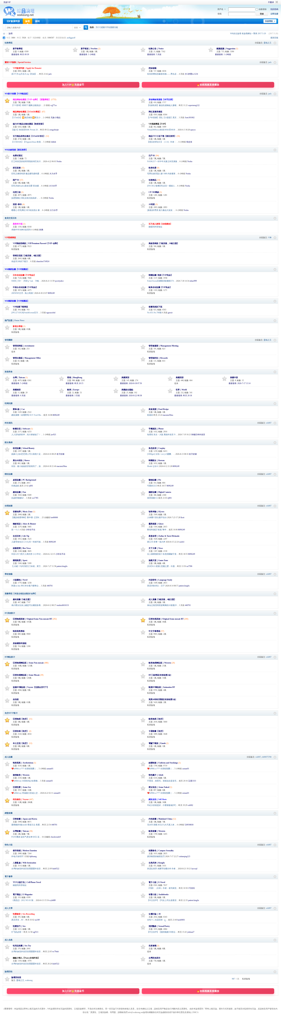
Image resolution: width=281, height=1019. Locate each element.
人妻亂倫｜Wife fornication (24, 863)
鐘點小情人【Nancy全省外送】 (26, 958)
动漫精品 (152, 180)
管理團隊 (9, 340)
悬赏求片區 (18, 224)
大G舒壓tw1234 (191, 74)
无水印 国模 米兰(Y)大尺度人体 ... (161, 825)
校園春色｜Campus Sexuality (161, 850)
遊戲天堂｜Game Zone (158, 560)
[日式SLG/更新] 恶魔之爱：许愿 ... (162, 566)
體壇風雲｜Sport (20, 560)
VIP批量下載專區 (20, 307)
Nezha (59, 161)
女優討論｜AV (155, 914)
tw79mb (55, 951)
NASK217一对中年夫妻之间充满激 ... (163, 161)
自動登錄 (263, 9)
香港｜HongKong (74, 377)
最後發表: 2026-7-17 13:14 (239, 383)
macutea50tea (168, 415)
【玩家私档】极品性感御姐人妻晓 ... (162, 105)
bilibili (53, 142)
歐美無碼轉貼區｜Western (160, 663)
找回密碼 (274, 9)
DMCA (196, 1012)
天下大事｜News (156, 548)
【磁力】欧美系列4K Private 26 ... (25, 130)
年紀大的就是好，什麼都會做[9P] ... (162, 805)
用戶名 (220, 9)
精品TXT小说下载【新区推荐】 (162, 136)
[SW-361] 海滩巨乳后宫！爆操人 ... (162, 186)
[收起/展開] (275, 43)
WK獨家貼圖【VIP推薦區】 (17, 269)
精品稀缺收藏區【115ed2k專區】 (27, 112)
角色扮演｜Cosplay (157, 448)
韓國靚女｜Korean (157, 460)
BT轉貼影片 (10, 657)
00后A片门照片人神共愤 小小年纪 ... (27, 554)
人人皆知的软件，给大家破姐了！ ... (27, 434)
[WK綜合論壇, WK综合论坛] (19, 16)
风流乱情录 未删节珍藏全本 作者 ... (162, 868)
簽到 (37, 21)
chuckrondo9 (56, 837)
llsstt (182, 517)
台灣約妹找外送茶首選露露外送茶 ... (27, 868)
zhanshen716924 (42, 261)
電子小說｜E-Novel (157, 882)
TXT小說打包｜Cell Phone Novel (27, 882)
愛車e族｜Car (19, 409)
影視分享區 (18, 326)
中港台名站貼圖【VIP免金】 (25, 287)
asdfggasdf (71, 38)
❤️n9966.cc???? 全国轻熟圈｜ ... (24, 769)
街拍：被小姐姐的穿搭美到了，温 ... (27, 466)
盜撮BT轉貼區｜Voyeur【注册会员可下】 (31, 687)
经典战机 (15, 486)
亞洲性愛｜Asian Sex (22, 787)
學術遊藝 (9, 574)
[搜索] (85, 27)
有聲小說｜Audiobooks (159, 894)
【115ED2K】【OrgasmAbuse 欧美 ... (27, 142)
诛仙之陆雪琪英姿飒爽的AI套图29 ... (163, 605)
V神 (269, 237)
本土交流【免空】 (20, 743)
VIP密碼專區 (10, 237)
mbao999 (193, 281)
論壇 (27, 21)
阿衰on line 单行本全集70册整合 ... (25, 586)
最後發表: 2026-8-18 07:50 (131, 383)
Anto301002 (189, 117)
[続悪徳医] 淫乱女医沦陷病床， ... (25, 198)
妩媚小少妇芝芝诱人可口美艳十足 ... (27, 454)
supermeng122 (194, 105)
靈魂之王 (267, 43)
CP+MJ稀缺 (154, 192)
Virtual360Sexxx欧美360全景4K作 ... (162, 130)
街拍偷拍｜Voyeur (21, 799)
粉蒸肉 (150, 415)
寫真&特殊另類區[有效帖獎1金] (162, 699)
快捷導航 (269, 21)
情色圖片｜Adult (156, 775)
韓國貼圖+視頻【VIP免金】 (161, 275)
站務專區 (9, 43)
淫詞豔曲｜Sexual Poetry (159, 926)
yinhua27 (190, 932)
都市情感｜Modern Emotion (25, 850)
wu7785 (35, 498)
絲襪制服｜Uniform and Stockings (163, 763)
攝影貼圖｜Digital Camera (160, 492)
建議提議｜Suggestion (225, 48)
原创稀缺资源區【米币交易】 (161, 99)
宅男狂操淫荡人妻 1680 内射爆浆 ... (162, 173)
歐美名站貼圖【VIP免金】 (160, 287)
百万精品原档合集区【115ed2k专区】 (29, 136)
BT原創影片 (10, 613)
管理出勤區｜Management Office (27, 358)
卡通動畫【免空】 (156, 731)
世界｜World (181, 390)
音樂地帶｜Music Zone (22, 511)
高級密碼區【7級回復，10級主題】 (164, 243)
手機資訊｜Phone (156, 429)
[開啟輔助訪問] (263, 2)
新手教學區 (18, 48)
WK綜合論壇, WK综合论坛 (4, 33)
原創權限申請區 (20, 643)
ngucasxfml (50, 312)
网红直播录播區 (155, 112)
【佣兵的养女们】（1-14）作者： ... (162, 142)
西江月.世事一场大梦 (156, 542)
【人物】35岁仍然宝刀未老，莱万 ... (27, 566)
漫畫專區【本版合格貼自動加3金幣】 (21, 593)
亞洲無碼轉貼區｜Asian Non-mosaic (28, 663)
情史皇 (189, 142)
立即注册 (274, 14)
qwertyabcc (59, 281)
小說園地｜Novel (20, 580)
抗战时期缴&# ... (18, 498)
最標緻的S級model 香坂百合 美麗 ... (26, 825)
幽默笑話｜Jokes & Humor (24, 524)
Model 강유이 (153, 466)
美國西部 (180, 377)
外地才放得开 (17, 856)
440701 (50, 586)
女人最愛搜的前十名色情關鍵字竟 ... (162, 554)
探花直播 (17, 168)
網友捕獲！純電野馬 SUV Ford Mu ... (27, 415)
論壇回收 (9, 971)
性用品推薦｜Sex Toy (22, 946)
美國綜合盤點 (127, 390)
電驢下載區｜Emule (157, 743)
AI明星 (152, 204)
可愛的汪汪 (152, 486)
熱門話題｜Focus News (14, 320)
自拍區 (16, 699)
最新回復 (274, 38)
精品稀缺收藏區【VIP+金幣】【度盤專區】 (32, 99)
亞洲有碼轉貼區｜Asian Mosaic (26, 675)
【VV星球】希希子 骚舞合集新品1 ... (27, 105)
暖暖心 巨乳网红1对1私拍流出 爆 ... (26, 210)
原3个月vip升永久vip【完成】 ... (25, 74)
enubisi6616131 (63, 605)
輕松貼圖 (9, 474)
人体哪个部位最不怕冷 (157, 517)
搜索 (76, 27)
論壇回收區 (16, 977)
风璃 (41, 230)
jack (269, 62)
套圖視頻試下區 (155, 307)
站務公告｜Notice (156, 48)
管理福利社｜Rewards (158, 358)
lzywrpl (194, 868)
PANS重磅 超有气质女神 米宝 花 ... (26, 837)
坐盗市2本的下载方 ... (20, 261)
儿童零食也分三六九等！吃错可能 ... (27, 542)
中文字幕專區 (154, 631)
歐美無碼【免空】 (156, 719)
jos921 (53, 434)
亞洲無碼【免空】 (20, 719)
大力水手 (53, 173)
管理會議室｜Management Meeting (163, 346)
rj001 (31, 486)
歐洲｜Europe (73, 390)
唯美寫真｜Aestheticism (23, 763)
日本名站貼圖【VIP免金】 (24, 275)
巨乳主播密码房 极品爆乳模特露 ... (26, 173)
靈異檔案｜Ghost (156, 524)
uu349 (37, 920)
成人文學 (9, 908)
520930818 (189, 825)
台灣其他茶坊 (154, 958)
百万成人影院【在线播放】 (160, 224)
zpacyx (193, 130)
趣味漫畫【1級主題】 (22, 599)
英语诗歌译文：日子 (156, 586)
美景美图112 (152, 498)
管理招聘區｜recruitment (23, 346)
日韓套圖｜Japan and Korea (25, 819)
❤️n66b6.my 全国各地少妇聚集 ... (25, 781)
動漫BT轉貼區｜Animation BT (162, 687)
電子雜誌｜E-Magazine (23, 894)
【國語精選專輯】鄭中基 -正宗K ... (26, 517)
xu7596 (189, 566)
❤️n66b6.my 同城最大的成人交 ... (25, 793)
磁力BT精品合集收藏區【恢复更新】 (29, 124)
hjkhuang (33, 856)
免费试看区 (18, 155)
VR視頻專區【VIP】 (158, 124)
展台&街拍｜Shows (21, 460)
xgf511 (35, 932)
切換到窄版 (276, 2)
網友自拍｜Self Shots (158, 799)
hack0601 (181, 920)
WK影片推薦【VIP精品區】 (17, 94)
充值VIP (7, 2)
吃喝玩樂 (9, 403)
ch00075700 (266, 757)
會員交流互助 (10, 218)
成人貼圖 (9, 757)
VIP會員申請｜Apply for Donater (27, 68)
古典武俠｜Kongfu (157, 863)
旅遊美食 (9, 372)
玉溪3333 (192, 781)
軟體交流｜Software (21, 429)
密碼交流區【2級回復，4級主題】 (27, 255)
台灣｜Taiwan (19, 377)
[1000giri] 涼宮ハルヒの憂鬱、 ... (161, 454)
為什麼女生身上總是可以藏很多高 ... (27, 605)
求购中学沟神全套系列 (21, 230)
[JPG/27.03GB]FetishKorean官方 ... (25, 312)
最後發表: (20, 54)
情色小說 (9, 845)
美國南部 (17, 390)
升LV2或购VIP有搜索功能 (107, 27)
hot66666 (54, 517)
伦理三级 (17, 192)
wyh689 (52, 900)
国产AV (16, 180)
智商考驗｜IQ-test (156, 511)
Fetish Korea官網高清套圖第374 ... (161, 281)
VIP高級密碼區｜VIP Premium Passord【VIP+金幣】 (36, 243)
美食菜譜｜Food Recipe (159, 409)
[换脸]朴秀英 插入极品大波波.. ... (161, 210)
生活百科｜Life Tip (21, 536)
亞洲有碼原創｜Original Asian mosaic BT (166, 619)
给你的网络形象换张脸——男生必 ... (162, 74)
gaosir (170, 312)
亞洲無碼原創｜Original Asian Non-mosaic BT (32, 619)
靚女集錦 (9, 442)
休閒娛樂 (9, 506)
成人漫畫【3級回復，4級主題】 (162, 599)
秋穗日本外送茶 (198, 434)
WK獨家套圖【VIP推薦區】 (17, 301)
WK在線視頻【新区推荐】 (16, 150)
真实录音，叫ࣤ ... (18, 920)
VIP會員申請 (13, 21)
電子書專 (9, 876)
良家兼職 (152, 946)
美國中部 (234, 377)
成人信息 (9, 940)
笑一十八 (15, 530)
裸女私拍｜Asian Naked (159, 787)
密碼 (219, 14)
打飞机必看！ (17, 932)
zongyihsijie (54, 130)
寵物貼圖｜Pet (155, 480)
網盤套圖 (9, 813)
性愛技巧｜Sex (19, 926)
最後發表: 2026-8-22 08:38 (131, 395)
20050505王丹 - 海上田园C (22, 293)
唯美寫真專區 (19, 631)
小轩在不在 (30, 530)
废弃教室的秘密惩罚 (156, 856)
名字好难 (60, 454)
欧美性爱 (152, 168)
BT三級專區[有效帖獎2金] (160, 675)
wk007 (268, 423)
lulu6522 (55, 868)
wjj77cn (53, 105)
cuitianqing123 (184, 856)
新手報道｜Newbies (89, 48)
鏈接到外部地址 (155, 227)
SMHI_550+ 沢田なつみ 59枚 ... (26, 281)
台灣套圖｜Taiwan (21, 831)
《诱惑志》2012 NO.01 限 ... (23, 900)
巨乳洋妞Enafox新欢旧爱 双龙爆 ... (26, 186)
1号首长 (191, 888)
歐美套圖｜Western (157, 831)
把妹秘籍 (152, 68)
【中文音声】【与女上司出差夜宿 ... (162, 900)
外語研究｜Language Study (160, 580)
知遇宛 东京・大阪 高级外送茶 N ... (162, 434)
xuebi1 (181, 542)
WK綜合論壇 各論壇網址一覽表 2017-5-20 (248, 33)
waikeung (29, 980)
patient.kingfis (62, 566)
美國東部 (125, 377)
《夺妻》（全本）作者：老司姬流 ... (162, 888)
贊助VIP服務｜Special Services (18, 62)
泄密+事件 (17, 204)
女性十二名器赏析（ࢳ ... (157, 920)
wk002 (190, 805)
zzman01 (50, 769)
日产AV (152, 155)
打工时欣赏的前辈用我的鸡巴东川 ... (27, 161)
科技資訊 (9, 423)
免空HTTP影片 (11, 713)
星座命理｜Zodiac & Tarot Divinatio (164, 536)
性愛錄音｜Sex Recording (24, 914)
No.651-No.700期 (154, 312)
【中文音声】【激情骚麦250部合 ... (162, 932)
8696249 (51, 293)
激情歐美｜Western (21, 775)
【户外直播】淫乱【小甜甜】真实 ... (162, 117)
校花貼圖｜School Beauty (23, 448)
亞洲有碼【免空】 (20, 731)
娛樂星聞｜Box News (22, 548)
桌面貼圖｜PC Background (24, 480)
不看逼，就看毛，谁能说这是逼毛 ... (162, 781)
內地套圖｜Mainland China (160, 819)
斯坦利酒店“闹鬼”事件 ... (157, 530)
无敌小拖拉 (55, 117)
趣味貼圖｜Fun (19, 492)
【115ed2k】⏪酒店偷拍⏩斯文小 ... (26, 117)
